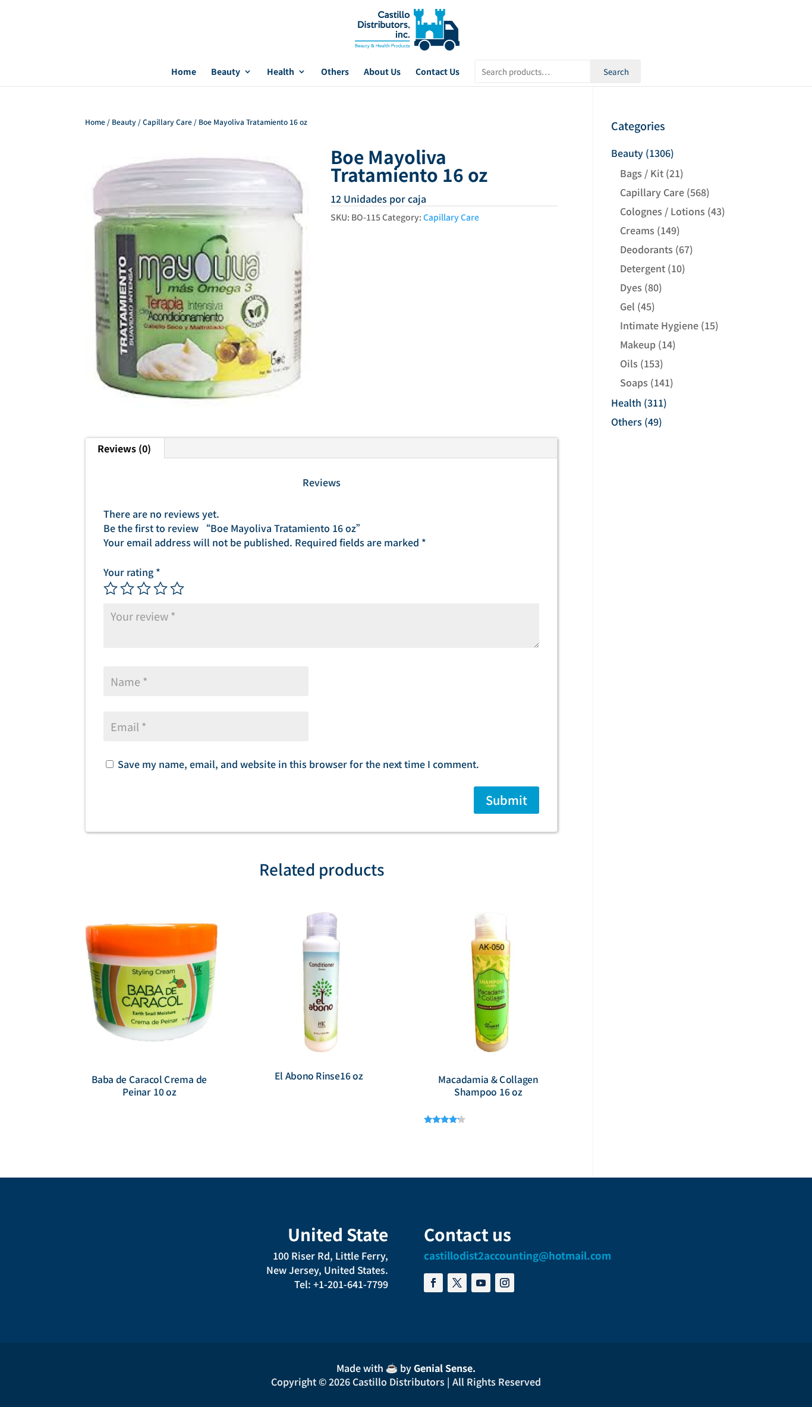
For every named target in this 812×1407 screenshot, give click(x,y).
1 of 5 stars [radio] (110, 588)
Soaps (634, 382)
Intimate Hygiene (659, 325)
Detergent (642, 268)
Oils (629, 363)
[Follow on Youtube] (480, 1282)
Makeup (638, 344)
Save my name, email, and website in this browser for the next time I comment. (298, 764)
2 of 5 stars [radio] (127, 588)
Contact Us (437, 72)
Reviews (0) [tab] (124, 448)
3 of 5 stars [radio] (144, 588)
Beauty (225, 72)
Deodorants (646, 249)
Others (335, 72)
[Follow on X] (457, 1282)
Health (280, 72)
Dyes (631, 287)
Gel (627, 306)
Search (616, 71)
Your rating (131, 572)
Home (183, 72)
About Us (382, 72)
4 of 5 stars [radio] (160, 588)
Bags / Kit (641, 173)
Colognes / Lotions (662, 211)
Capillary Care (167, 122)
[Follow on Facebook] (433, 1282)
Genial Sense (443, 1368)
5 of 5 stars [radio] (177, 588)
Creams (637, 230)
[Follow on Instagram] (504, 1282)
